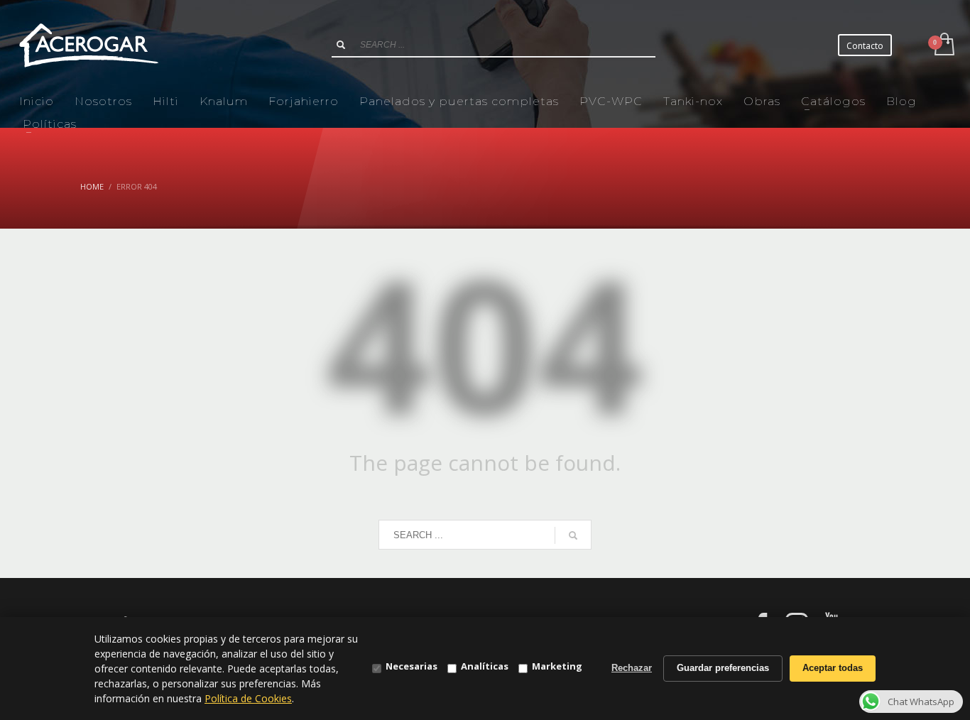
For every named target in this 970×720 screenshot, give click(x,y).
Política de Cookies (248, 698)
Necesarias (411, 666)
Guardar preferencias (723, 667)
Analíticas (484, 666)
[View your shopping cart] (943, 45)
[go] (341, 45)
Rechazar (631, 667)
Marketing (557, 666)
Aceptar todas (832, 667)
